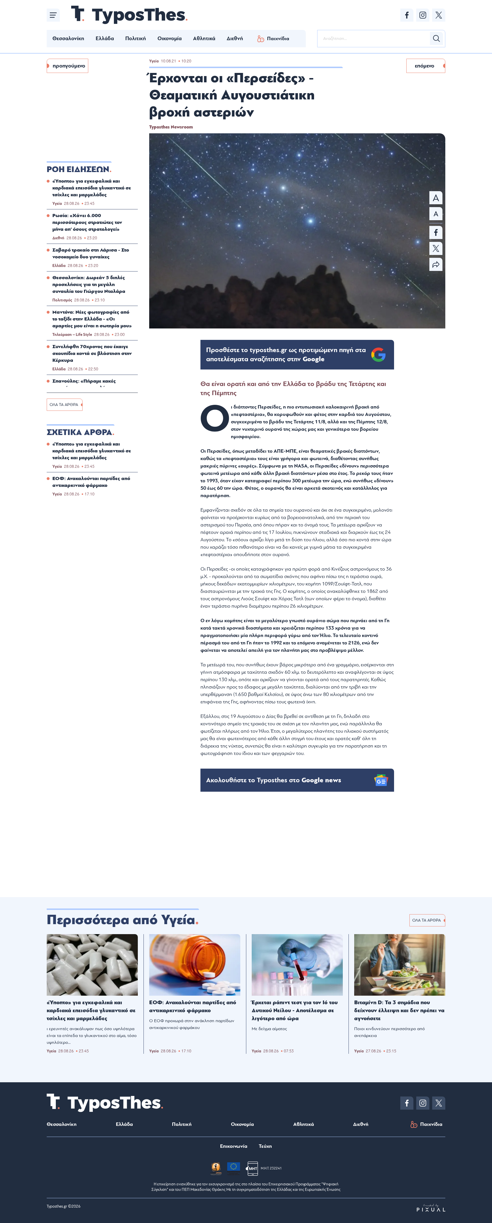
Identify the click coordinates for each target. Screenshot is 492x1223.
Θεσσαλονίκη (68, 38)
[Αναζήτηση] (436, 38)
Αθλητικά (204, 38)
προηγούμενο (69, 66)
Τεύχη (265, 1146)
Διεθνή (235, 38)
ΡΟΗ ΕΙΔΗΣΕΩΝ (78, 169)
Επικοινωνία (233, 1146)
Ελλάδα (105, 38)
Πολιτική (135, 38)
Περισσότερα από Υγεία (121, 920)
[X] (438, 15)
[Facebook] (406, 15)
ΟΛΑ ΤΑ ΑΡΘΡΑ (64, 405)
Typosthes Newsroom (171, 127)
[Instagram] (422, 15)
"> (286, 355)
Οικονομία (169, 38)
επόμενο (424, 66)
